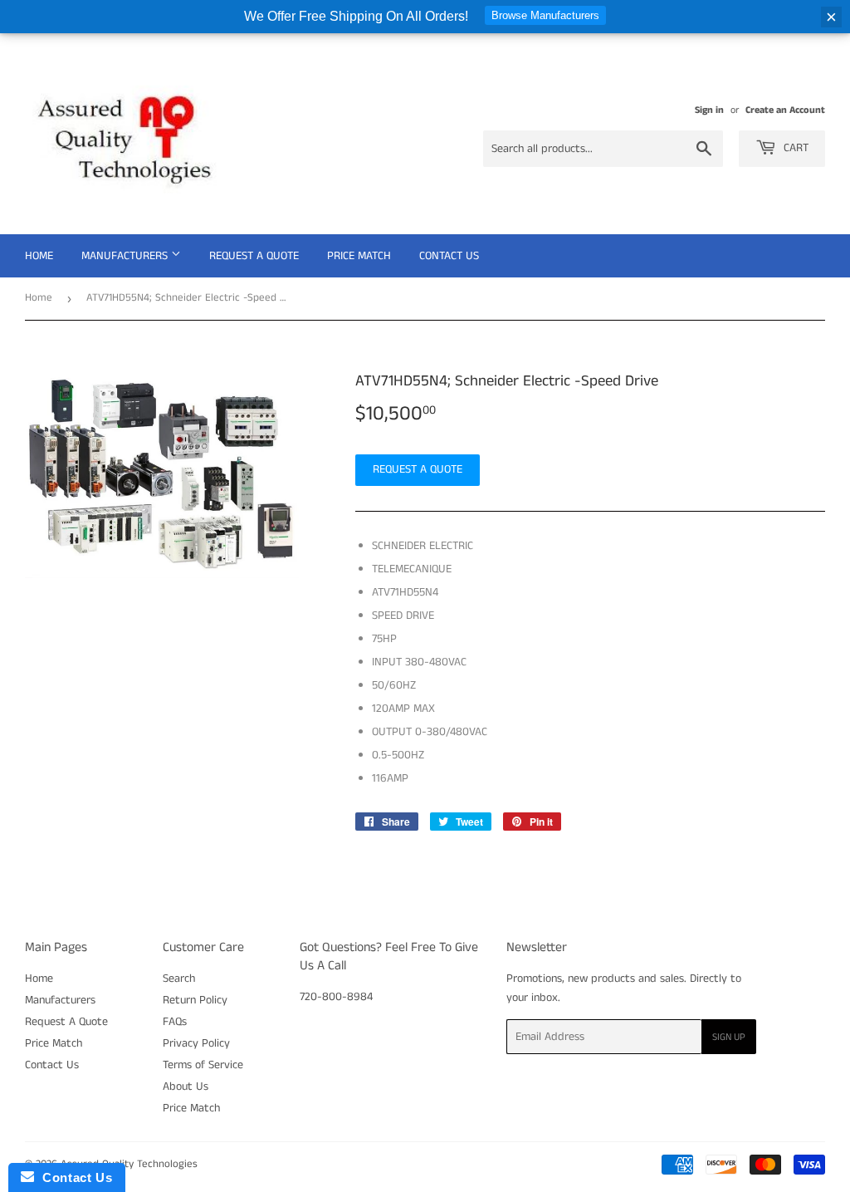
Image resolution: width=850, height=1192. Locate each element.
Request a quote (417, 469)
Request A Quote (254, 256)
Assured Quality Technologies (129, 1164)
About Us (185, 1086)
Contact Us (449, 256)
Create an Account (785, 110)
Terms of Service (203, 1065)
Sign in (709, 110)
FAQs (175, 1021)
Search (179, 978)
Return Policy (195, 1000)
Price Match (359, 256)
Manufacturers (126, 256)
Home (39, 256)
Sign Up (728, 1037)
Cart (794, 148)
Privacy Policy (196, 1043)
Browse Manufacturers (545, 15)
